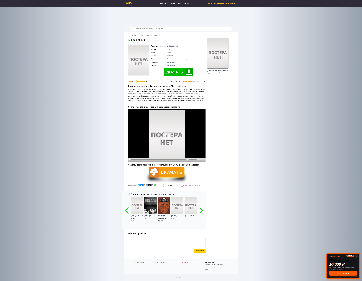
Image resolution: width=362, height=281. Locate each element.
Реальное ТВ (163, 262)
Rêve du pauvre (189, 215)
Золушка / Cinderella (174, 216)
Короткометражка (184, 59)
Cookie (206, 269)
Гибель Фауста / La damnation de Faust (137, 216)
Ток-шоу (185, 262)
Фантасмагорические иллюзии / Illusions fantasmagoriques (217, 71)
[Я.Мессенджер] (139, 185)
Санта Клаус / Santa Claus (148, 216)
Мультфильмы (140, 262)
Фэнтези (170, 59)
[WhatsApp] (155, 185)
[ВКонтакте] (141, 185)
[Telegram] (147, 185)
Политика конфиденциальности (214, 264)
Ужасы (176, 59)
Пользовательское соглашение (213, 267)
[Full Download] (132, 3)
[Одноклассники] (144, 185)
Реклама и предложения (179, 3)
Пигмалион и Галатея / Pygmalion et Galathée (162, 217)
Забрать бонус (343, 273)
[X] (149, 185)
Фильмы (163, 3)
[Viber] (152, 185)
